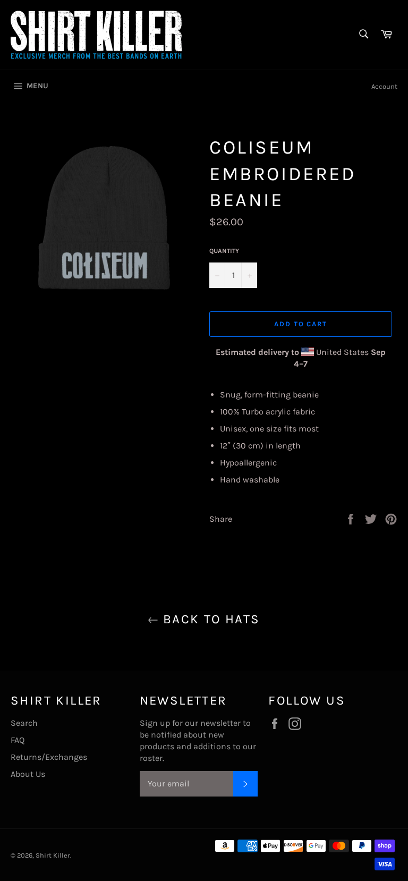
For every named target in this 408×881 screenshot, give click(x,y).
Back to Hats (209, 619)
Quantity (224, 251)
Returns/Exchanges (49, 757)
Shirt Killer (53, 855)
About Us (28, 774)
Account (384, 86)
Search (24, 723)
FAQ (17, 740)
